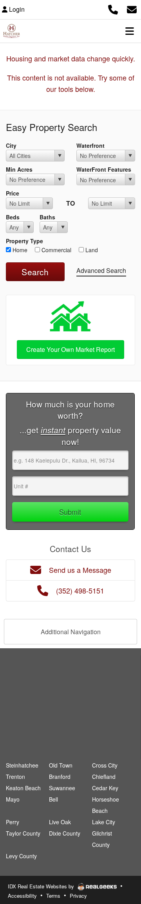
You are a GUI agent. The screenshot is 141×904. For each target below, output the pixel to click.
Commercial (55, 250)
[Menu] (129, 31)
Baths (47, 217)
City (11, 145)
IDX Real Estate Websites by (42, 886)
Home (19, 250)
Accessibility (22, 895)
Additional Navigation (71, 631)
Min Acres (19, 169)
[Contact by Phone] (113, 8)
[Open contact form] (132, 8)
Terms (53, 895)
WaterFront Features (103, 169)
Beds (13, 217)
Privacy (78, 895)
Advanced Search (101, 270)
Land (91, 250)
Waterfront (90, 145)
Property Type (24, 241)
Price (12, 193)
